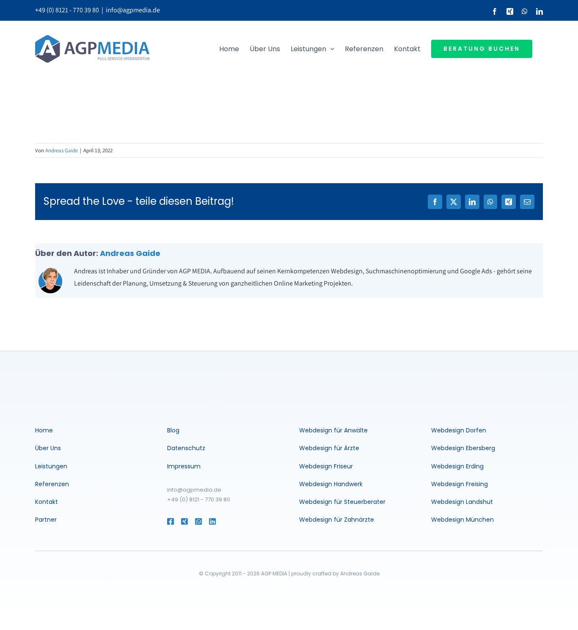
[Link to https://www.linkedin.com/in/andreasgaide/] (224, 521)
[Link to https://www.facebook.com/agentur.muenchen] (170, 521)
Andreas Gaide (61, 150)
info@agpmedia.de (133, 10)
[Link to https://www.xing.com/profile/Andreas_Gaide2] (184, 521)
